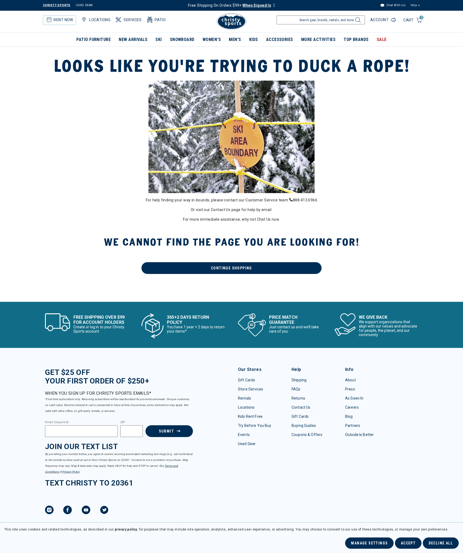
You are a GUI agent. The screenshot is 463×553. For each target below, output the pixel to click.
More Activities (318, 39)
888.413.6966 (305, 200)
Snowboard (182, 39)
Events (244, 434)
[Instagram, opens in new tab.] (49, 511)
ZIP (122, 422)
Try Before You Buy (254, 425)
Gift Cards (246, 380)
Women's (212, 39)
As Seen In (354, 398)
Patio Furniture (93, 39)
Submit (166, 431)
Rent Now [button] (63, 20)
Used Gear (247, 444)
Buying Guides (304, 425)
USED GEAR (84, 5)
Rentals (244, 398)
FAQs (296, 389)
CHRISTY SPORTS (56, 5)
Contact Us (301, 407)
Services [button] (132, 20)
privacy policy (126, 529)
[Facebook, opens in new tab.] (67, 511)
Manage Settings (369, 543)
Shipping (299, 380)
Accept (408, 543)
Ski (158, 39)
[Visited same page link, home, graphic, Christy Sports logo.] (231, 21)
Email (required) (57, 422)
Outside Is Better (359, 434)
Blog (349, 416)
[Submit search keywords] (357, 21)
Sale (382, 39)
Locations (246, 407)
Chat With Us (395, 5)
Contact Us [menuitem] (220, 210)
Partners (352, 425)
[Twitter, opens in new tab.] (104, 511)
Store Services (250, 389)
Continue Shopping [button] (231, 268)
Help (414, 5)
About (350, 380)
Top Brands (356, 39)
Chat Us (264, 219)
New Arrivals (133, 39)
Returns (298, 398)
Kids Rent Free (250, 416)
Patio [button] (160, 20)
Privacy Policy (70, 471)
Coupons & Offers (307, 434)
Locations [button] (99, 20)
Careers (352, 407)
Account (380, 20)
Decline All (441, 543)
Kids (253, 39)
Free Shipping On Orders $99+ (229, 5)
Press (350, 389)
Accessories (279, 39)
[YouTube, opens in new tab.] (86, 511)
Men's (235, 39)
